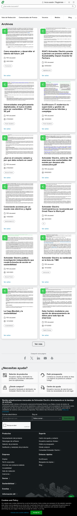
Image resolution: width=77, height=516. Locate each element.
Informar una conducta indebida (13, 465)
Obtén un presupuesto (46, 444)
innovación (46, 272)
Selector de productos (10, 444)
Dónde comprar (44, 447)
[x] (31, 358)
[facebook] (24, 358)
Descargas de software (10, 441)
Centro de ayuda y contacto (48, 438)
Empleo (4, 459)
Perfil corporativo (8, 462)
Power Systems (9, 123)
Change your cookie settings (20, 512)
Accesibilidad (7, 468)
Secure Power (9, 172)
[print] (52, 358)
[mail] (45, 358)
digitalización (47, 70)
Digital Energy (47, 330)
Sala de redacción (8, 471)
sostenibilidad (9, 325)
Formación (8, 66)
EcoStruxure (43, 459)
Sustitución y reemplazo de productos (15, 447)
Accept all (36, 512)
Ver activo (7, 75)
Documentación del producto (12, 438)
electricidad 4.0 (9, 221)
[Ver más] (38, 344)
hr (43, 223)
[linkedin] (38, 358)
